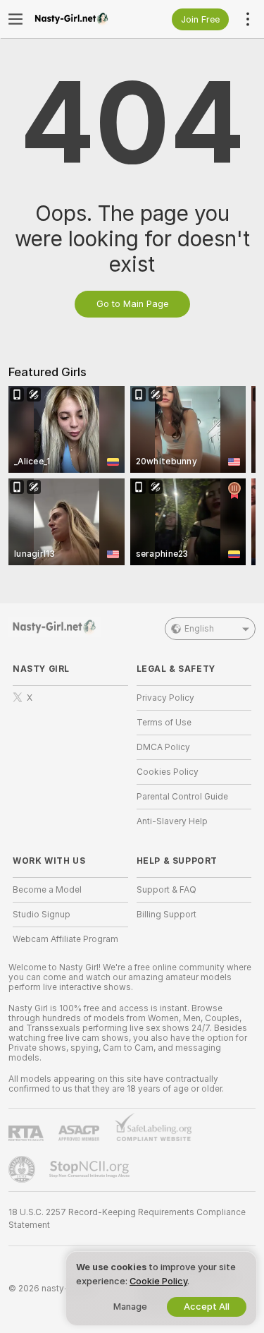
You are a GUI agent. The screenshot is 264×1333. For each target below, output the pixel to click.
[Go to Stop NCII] (90, 1169)
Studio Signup (41, 914)
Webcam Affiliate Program (65, 939)
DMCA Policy (163, 747)
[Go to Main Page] (81, 19)
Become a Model (47, 890)
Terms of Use (164, 723)
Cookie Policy (158, 1281)
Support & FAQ (166, 890)
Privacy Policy (165, 698)
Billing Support (166, 914)
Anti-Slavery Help (172, 821)
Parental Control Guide (182, 797)
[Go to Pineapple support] (23, 1169)
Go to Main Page (132, 303)
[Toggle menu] (15, 19)
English (199, 629)
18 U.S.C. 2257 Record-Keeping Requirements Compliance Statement (127, 1218)
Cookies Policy (168, 772)
